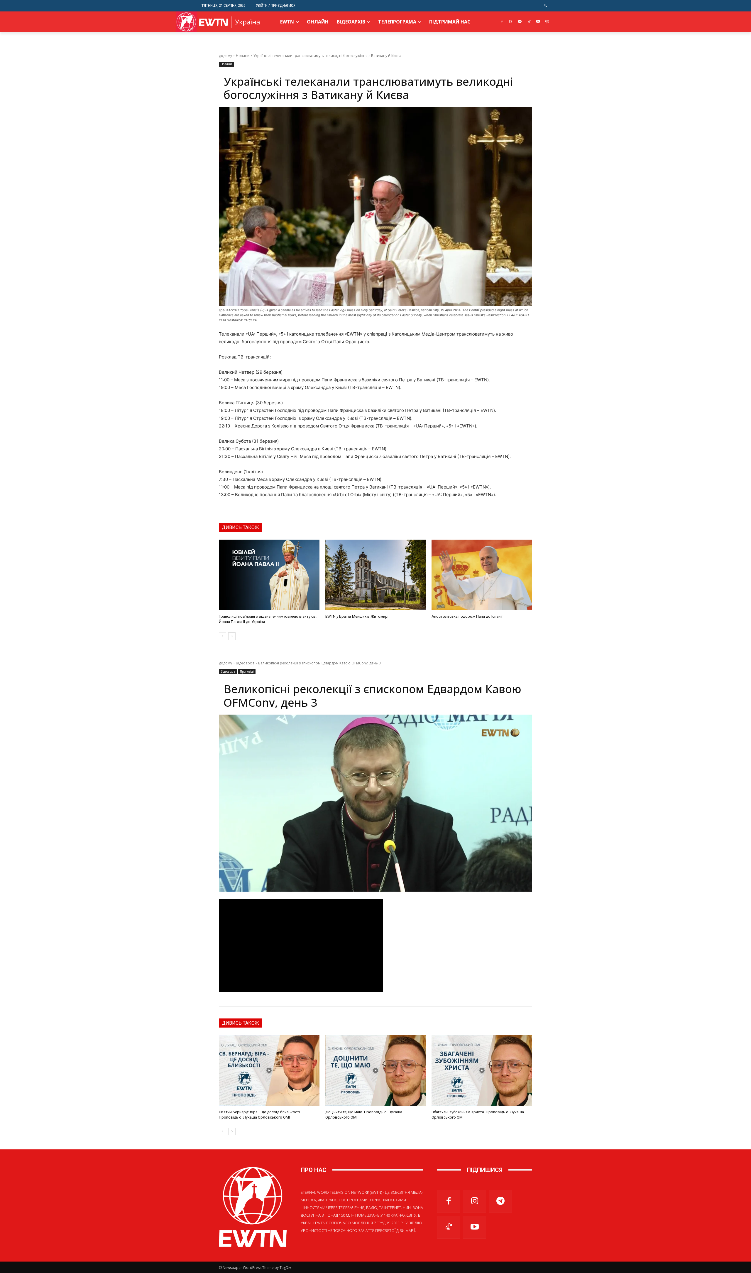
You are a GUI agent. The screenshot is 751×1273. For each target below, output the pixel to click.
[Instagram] (511, 21)
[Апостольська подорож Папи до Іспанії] (482, 575)
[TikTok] (529, 21)
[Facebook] (501, 21)
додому (225, 55)
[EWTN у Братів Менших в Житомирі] (375, 575)
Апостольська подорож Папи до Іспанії (467, 616)
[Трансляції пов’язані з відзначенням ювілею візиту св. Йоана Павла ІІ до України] (269, 575)
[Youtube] (538, 21)
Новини (243, 55)
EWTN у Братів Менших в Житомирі (356, 616)
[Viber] (547, 21)
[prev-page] (222, 636)
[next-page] (232, 636)
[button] (545, 5)
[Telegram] (520, 21)
